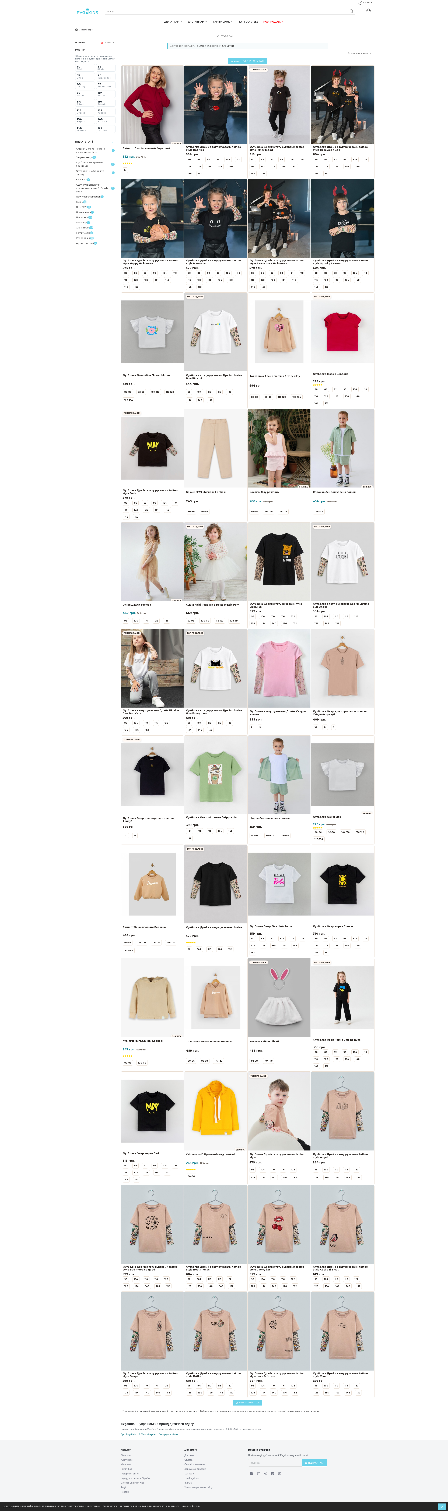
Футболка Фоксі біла (327, 816)
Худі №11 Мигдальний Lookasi (143, 1040)
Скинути (109, 42)
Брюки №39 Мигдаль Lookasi (206, 492)
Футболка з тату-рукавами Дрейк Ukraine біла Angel (341, 605)
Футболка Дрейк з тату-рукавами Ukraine (214, 927)
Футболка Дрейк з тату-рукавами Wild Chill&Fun (276, 605)
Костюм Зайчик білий (264, 1041)
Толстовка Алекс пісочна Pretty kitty (275, 376)
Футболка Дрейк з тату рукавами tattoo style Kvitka (213, 1375)
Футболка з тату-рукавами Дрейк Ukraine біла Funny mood (214, 712)
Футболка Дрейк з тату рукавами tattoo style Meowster (213, 262)
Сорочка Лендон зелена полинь (334, 492)
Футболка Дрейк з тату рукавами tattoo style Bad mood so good (150, 1268)
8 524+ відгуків (147, 1434)
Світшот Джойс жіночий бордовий (146, 148)
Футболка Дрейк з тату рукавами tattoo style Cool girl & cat (340, 1268)
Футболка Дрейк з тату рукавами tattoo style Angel (340, 1156)
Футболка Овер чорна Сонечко (334, 926)
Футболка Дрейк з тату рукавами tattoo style (277, 1156)
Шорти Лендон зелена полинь (270, 818)
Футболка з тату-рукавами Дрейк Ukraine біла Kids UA (214, 377)
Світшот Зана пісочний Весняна (144, 927)
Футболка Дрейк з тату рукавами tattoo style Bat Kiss (213, 148)
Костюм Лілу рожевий (264, 492)
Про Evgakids (128, 1434)
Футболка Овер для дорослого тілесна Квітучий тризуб (340, 713)
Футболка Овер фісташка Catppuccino (212, 817)
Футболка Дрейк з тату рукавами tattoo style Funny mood (277, 148)
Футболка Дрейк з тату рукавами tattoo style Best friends (213, 1268)
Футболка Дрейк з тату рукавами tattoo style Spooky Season (340, 262)
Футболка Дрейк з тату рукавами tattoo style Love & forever (277, 1375)
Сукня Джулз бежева (137, 604)
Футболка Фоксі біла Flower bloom (146, 375)
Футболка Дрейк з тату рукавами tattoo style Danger (150, 1375)
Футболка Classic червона (330, 374)
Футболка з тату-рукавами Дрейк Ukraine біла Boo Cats (151, 712)
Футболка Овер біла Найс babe (271, 926)
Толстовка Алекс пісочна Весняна (209, 1041)
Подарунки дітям (168, 1434)
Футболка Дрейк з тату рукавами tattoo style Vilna (340, 1375)
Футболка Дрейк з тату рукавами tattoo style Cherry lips (277, 1268)
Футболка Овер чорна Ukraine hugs (336, 1039)
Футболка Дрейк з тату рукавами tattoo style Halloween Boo (340, 148)
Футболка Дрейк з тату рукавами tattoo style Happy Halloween (150, 262)
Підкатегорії (84, 141)
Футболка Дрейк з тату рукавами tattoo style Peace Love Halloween (277, 262)
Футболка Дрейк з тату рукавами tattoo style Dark (150, 492)
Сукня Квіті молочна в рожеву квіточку (212, 604)
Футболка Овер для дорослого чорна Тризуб (148, 819)
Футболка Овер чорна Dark (141, 1153)
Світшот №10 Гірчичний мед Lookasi (210, 1154)
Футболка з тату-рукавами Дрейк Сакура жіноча (278, 713)
